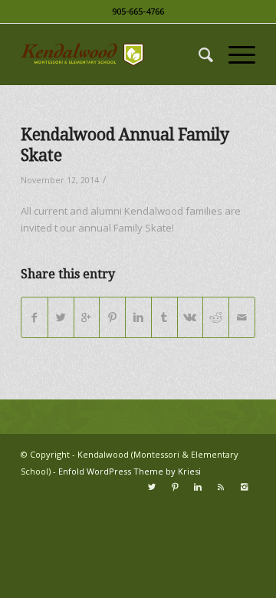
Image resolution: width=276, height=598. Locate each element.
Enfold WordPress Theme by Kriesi (129, 471)
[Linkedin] (197, 486)
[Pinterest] (174, 486)
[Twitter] (151, 486)
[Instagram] (243, 486)
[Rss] (220, 486)
